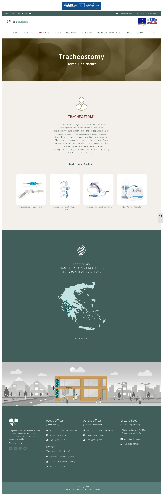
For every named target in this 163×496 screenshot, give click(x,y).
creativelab (95, 489)
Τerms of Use (68, 489)
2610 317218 (9, 13)
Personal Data (81, 489)
